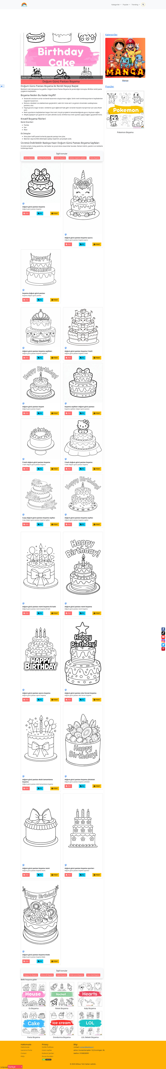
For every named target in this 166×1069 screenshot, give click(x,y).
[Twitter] (163, 645)
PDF (26, 213)
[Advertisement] (83, 20)
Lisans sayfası (47, 1050)
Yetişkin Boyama (60, 158)
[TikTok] (163, 633)
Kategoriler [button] (116, 5)
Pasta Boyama (94, 158)
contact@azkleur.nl (86, 1047)
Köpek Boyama (61, 975)
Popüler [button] (126, 5)
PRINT (55, 213)
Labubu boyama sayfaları (77, 158)
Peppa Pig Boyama (44, 158)
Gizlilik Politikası (48, 1047)
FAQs (22, 1056)
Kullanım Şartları (48, 1053)
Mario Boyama (29, 158)
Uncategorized (33, 77)
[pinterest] (23, 204)
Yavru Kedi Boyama (93, 975)
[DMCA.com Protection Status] (46, 1059)
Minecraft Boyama (47, 975)
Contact (23, 1053)
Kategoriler (111, 34)
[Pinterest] (163, 649)
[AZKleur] (24, 4)
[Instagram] (163, 641)
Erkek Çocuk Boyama (76, 975)
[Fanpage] (163, 629)
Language (4, 1067)
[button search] (143, 4)
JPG (40, 213)
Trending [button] (135, 5)
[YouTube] (163, 637)
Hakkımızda (25, 1047)
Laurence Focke (26, 1050)
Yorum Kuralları (47, 1056)
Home (24, 77)
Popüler (109, 86)
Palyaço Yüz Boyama (30, 975)
